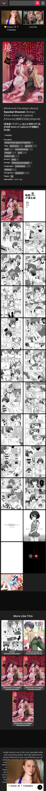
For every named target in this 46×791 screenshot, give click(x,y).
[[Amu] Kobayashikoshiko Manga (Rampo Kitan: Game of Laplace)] (12, 635)
